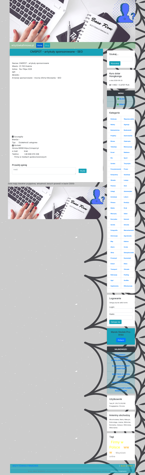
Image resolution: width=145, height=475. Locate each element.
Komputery (114, 174)
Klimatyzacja (128, 286)
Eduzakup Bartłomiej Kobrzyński (121, 389)
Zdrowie (126, 269)
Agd (112, 280)
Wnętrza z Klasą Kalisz (121, 375)
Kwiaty (113, 124)
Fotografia (114, 230)
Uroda (126, 247)
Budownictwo (115, 130)
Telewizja (114, 147)
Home (39, 45)
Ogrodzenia (128, 236)
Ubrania (126, 225)
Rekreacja (114, 275)
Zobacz (121, 340)
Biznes (113, 141)
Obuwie (113, 180)
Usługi (113, 191)
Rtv (112, 158)
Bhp (112, 241)
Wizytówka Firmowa (25, 465)
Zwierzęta (127, 141)
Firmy (122, 104)
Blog (47, 45)
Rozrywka (114, 219)
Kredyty (126, 202)
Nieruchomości (129, 230)
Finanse (113, 186)
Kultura (126, 241)
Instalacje (114, 197)
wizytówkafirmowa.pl (22, 45)
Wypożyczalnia (129, 119)
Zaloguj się (115, 322)
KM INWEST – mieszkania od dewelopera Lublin (121, 357)
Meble (113, 208)
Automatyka (128, 191)
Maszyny (114, 213)
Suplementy (114, 286)
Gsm (125, 186)
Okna (112, 252)
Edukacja (114, 119)
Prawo (126, 169)
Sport (126, 158)
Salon (125, 213)
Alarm (113, 247)
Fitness (113, 202)
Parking (126, 275)
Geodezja (127, 174)
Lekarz (126, 197)
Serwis (113, 225)
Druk (125, 208)
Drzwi (112, 152)
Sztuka (113, 163)
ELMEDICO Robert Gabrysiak (121, 367)
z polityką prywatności (119, 471)
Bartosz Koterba (121, 382)
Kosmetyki (127, 258)
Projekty (113, 136)
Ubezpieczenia (129, 252)
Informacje (114, 236)
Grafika (126, 280)
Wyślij (82, 171)
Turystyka (127, 163)
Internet (126, 219)
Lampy (126, 180)
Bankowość (127, 130)
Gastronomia (128, 136)
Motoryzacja (128, 147)
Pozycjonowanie (116, 169)
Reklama (126, 152)
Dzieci (113, 264)
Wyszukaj (115, 63)
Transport (114, 269)
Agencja (126, 124)
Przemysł (114, 258)
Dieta (125, 264)
